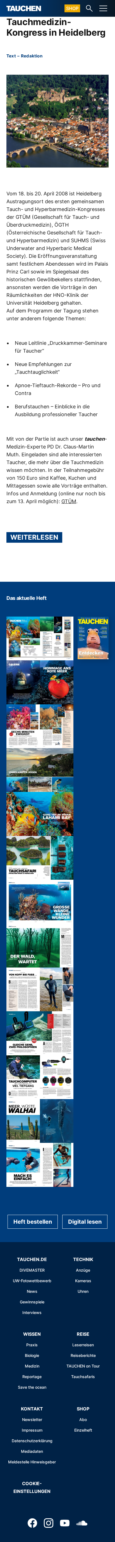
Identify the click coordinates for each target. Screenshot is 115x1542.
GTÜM (68, 501)
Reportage (32, 1376)
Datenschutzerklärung (32, 1440)
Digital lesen (85, 1221)
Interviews (32, 1312)
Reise (83, 1334)
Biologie (32, 1355)
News (32, 1291)
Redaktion (31, 56)
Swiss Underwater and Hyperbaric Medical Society (56, 248)
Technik (83, 1259)
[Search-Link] (89, 8)
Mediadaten (32, 1451)
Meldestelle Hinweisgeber (32, 1461)
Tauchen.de (32, 1259)
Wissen (32, 1334)
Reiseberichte (83, 1355)
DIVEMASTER (32, 1270)
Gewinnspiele (32, 1301)
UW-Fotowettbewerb (32, 1280)
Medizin (32, 1366)
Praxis (32, 1344)
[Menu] (103, 8)
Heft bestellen (32, 1221)
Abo (83, 1419)
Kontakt (32, 1409)
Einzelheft (83, 1430)
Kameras (83, 1280)
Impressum (32, 1430)
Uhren (83, 1291)
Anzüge (83, 1270)
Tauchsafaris (83, 1376)
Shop (72, 8)
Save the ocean (32, 1387)
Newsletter (32, 1419)
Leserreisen (83, 1344)
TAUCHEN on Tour (83, 1366)
